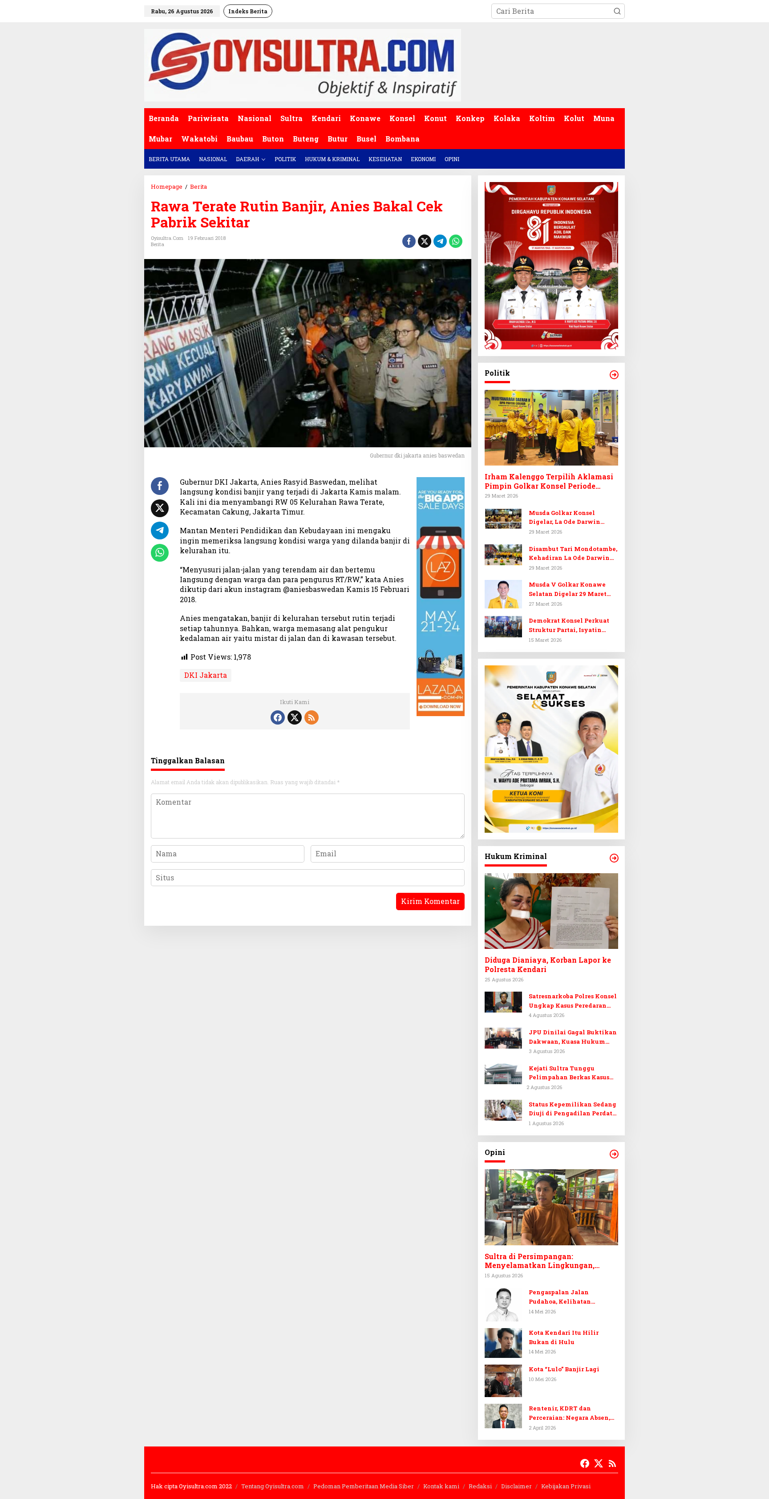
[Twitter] (294, 717)
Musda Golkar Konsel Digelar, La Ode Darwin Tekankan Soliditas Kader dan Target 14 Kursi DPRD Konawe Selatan (570, 518)
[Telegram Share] (440, 241)
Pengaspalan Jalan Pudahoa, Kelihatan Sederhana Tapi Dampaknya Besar (573, 1297)
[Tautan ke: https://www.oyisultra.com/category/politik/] (614, 374)
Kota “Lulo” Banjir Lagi (564, 1369)
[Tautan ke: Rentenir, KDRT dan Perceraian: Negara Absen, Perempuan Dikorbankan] (503, 1415)
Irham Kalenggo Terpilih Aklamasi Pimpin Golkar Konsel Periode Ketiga (549, 481)
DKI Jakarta (205, 675)
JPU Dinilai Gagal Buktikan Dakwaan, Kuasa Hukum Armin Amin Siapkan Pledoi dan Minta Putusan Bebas (573, 1037)
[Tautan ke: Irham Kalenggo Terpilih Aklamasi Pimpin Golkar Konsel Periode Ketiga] (551, 428)
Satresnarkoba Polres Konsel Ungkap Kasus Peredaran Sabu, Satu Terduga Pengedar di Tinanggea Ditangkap (573, 1001)
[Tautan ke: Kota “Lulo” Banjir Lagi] (503, 1380)
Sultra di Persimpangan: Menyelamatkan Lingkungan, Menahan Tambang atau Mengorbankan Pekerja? (540, 1261)
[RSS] (311, 717)
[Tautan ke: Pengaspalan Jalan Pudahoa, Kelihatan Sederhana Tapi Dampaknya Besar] (503, 1303)
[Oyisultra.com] (302, 64)
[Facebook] (278, 717)
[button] (617, 11)
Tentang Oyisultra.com (272, 1486)
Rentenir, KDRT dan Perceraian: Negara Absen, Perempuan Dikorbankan (569, 1413)
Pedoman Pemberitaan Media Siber (363, 1486)
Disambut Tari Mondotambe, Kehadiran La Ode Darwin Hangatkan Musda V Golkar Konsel (573, 554)
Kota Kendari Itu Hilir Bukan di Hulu (564, 1337)
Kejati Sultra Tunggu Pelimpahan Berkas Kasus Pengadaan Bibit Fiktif (569, 1073)
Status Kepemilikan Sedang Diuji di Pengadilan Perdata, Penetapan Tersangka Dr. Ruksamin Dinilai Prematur (573, 1109)
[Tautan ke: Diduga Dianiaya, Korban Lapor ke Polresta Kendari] (551, 911)
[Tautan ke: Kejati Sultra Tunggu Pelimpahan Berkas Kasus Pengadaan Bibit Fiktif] (503, 1073)
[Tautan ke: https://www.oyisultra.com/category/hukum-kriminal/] (614, 858)
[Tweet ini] (424, 241)
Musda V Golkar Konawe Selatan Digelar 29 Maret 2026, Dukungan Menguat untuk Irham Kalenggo (569, 589)
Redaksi (480, 1486)
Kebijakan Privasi (566, 1486)
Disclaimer (516, 1486)
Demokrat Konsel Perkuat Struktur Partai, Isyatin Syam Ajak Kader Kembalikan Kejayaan (569, 625)
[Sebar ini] (409, 241)
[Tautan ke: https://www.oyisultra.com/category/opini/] (614, 1154)
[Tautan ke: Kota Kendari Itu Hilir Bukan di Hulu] (503, 1342)
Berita (157, 244)
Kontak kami (441, 1486)
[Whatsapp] (455, 241)
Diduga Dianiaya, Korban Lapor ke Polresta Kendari (548, 965)
